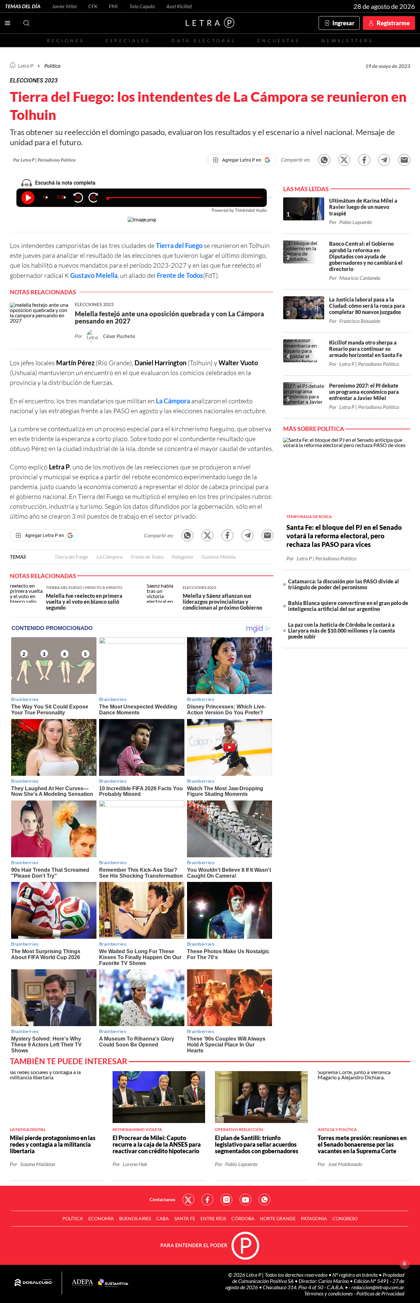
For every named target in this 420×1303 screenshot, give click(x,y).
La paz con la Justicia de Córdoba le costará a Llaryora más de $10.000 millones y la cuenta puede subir (341, 630)
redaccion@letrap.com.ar (377, 1287)
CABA (162, 1218)
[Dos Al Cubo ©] (33, 1283)
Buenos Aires (135, 1218)
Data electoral (203, 40)
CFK (92, 6)
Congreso (345, 1218)
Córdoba (243, 1218)
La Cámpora (173, 401)
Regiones (65, 40)
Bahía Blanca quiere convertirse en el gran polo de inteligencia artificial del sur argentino (348, 606)
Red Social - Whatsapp (264, 1199)
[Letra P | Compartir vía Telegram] (384, 160)
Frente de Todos (180, 275)
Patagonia (182, 556)
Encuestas (278, 40)
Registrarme (393, 23)
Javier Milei (64, 6)
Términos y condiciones (329, 1293)
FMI (113, 6)
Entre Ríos (213, 1218)
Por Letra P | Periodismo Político (44, 160)
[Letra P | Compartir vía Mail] (404, 160)
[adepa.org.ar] (82, 1283)
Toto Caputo (142, 6)
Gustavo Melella (93, 275)
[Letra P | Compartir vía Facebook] (364, 160)
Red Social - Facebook (207, 1199)
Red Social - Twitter (188, 1199)
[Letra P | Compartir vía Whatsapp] (324, 160)
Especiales (128, 40)
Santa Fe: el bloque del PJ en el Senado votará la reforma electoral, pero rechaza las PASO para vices (344, 535)
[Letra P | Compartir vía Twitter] (344, 160)
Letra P (25, 65)
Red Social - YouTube (245, 1199)
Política (52, 65)
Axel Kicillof (179, 6)
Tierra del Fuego (179, 245)
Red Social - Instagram (226, 1199)
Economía (101, 1218)
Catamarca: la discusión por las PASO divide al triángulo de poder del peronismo (343, 584)
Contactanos (162, 1199)
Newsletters (347, 40)
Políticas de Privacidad (380, 1293)
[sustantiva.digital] (113, 1283)
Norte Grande (278, 1218)
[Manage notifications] (404, 1264)
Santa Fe (184, 1218)
